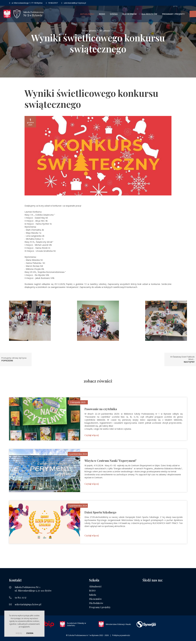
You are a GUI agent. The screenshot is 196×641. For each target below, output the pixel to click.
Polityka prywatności (121, 635)
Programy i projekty (173, 14)
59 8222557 (53, 3)
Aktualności (87, 14)
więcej (19, 633)
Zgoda (29, 633)
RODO (102, 14)
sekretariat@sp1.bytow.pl (28, 604)
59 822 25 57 (20, 597)
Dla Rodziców (149, 14)
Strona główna (89, 30)
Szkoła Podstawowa (33, 14)
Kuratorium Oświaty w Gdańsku (76, 624)
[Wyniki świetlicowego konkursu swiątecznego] (98, 155)
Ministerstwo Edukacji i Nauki (118, 624)
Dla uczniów (129, 14)
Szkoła (114, 14)
